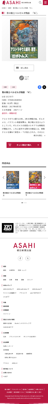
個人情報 (7, 389)
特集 (4, 302)
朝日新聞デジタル (19, 392)
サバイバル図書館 (8, 293)
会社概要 (6, 342)
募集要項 (29, 354)
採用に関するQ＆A (10, 357)
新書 (16, 280)
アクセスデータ (16, 389)
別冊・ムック (22, 270)
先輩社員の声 (9, 354)
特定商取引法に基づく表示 (33, 392)
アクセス (6, 363)
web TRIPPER (34, 293)
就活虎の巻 (19, 354)
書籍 (4, 276)
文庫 (9, 8)
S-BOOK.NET (7, 327)
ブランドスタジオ (14, 336)
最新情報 (6, 306)
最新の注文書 (7, 323)
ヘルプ (5, 376)
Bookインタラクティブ (22, 323)
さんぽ (5, 297)
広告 (4, 336)
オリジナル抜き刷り (30, 336)
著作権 (24, 389)
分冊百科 (12, 270)
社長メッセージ (8, 346)
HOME (4, 8)
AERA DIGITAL (7, 289)
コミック (30, 280)
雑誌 (4, 266)
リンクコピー (26, 78)
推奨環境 (31, 389)
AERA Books (36, 289)
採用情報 (6, 350)
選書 (22, 280)
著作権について (8, 369)
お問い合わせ (7, 373)
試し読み (24, 67)
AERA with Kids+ (22, 289)
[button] (22, 202)
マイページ (6, 314)
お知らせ (14, 363)
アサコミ (22, 293)
